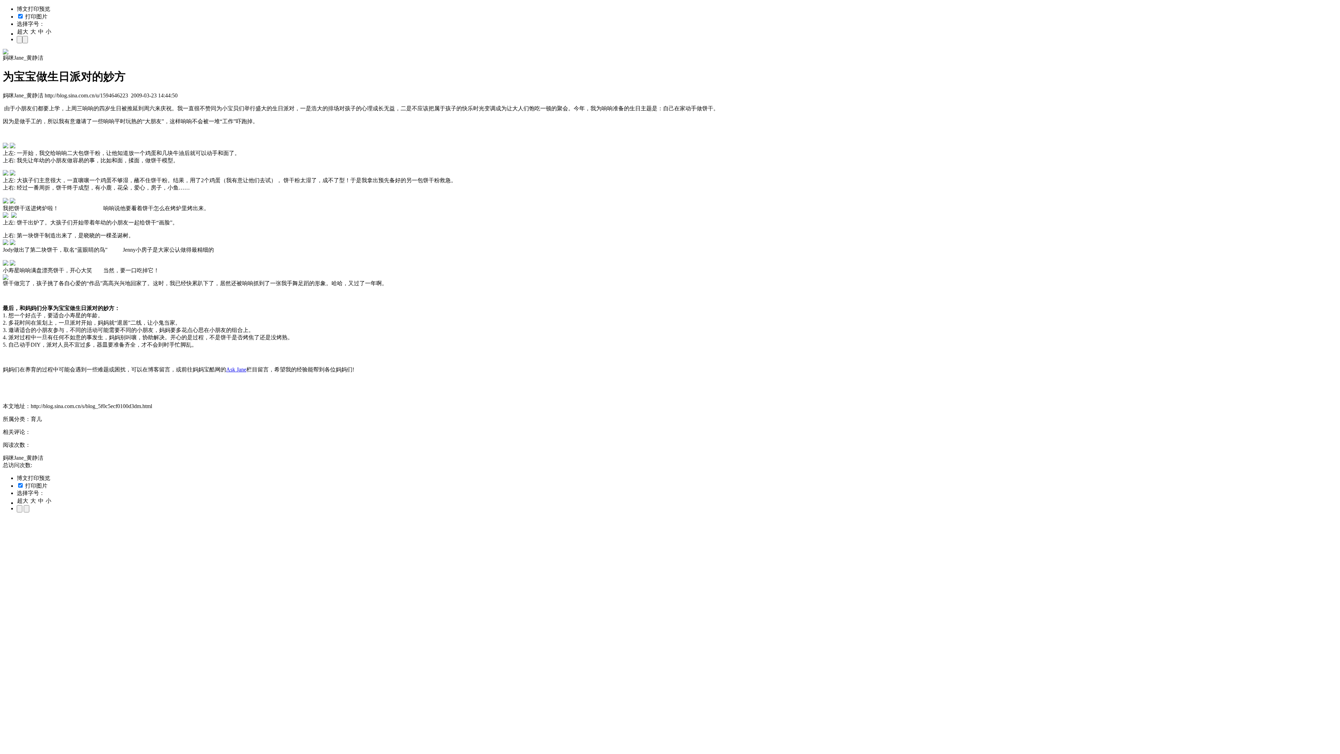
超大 (22, 32)
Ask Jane (236, 369)
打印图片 (35, 17)
